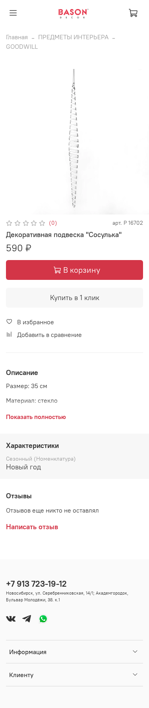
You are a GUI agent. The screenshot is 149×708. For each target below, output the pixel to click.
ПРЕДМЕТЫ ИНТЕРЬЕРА (73, 37)
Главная (17, 37)
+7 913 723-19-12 (36, 583)
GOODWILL (22, 46)
